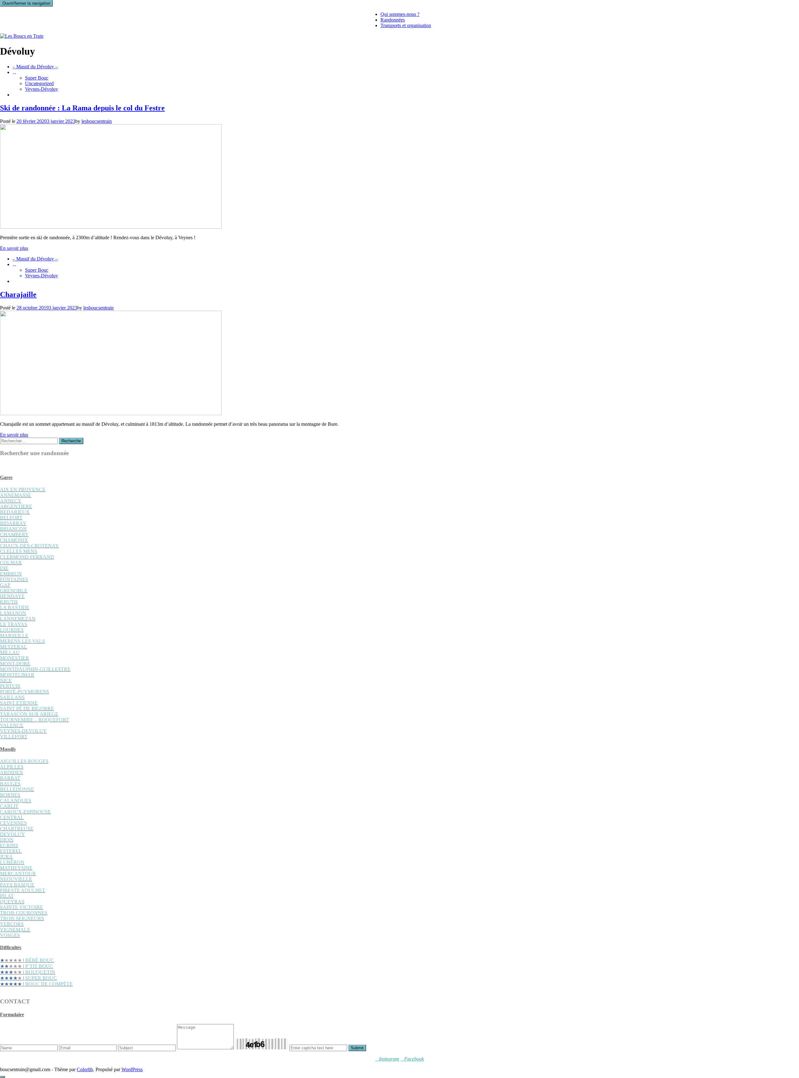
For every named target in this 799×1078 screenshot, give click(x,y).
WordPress (132, 1069)
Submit (357, 1048)
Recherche (71, 441)
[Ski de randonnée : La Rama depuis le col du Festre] (111, 227)
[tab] (399, 477)
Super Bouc (36, 77)
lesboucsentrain (96, 121)
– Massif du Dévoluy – (35, 66)
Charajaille (18, 294)
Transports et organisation (405, 25)
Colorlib (85, 1069)
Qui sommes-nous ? (399, 14)
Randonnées (392, 19)
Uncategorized (39, 83)
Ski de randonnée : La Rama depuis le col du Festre (82, 108)
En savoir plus (14, 248)
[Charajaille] (111, 413)
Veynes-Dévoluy (41, 89)
